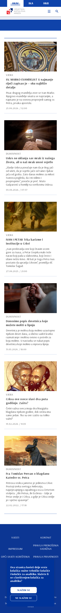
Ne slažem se (23, 597)
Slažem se (23, 590)
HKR (46, 3)
